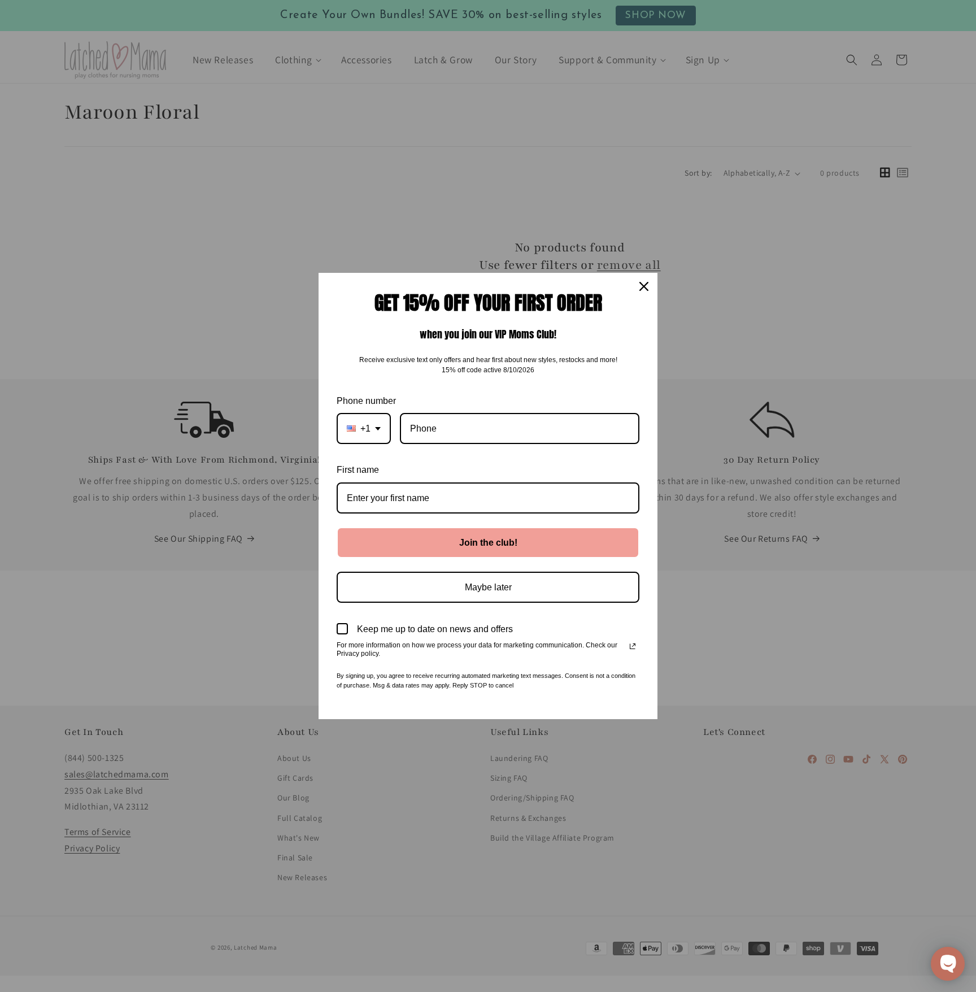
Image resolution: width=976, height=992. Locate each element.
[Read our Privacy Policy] (632, 646)
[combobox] (364, 428)
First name (358, 470)
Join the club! (488, 542)
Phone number (366, 401)
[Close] (643, 286)
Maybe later (488, 587)
